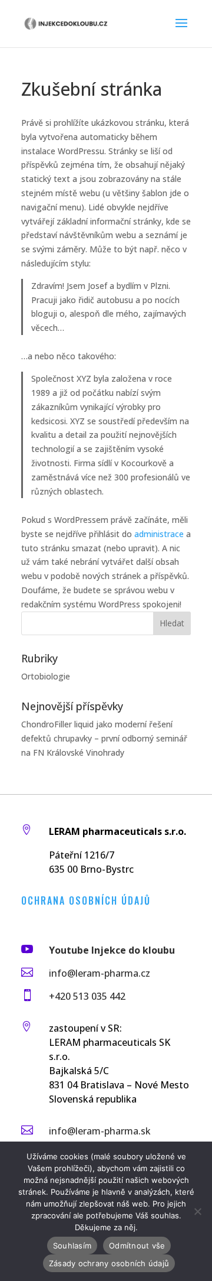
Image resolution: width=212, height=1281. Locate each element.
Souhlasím (72, 1245)
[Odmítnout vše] (197, 1211)
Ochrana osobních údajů (86, 900)
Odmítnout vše (137, 1245)
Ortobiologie (45, 676)
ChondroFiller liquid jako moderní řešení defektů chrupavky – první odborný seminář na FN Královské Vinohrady (104, 738)
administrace (159, 533)
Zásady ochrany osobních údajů (109, 1263)
